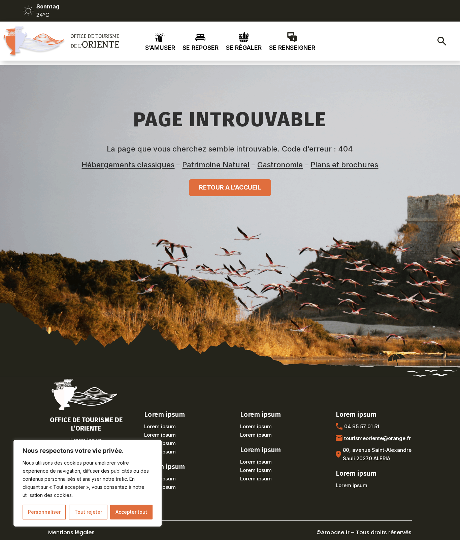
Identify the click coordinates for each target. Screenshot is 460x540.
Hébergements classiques (127, 164)
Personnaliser (44, 512)
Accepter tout (131, 512)
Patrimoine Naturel (216, 164)
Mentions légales (71, 532)
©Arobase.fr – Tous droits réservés (364, 532)
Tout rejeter (88, 512)
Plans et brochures (344, 164)
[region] (87, 483)
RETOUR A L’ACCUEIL (230, 187)
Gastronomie (280, 164)
